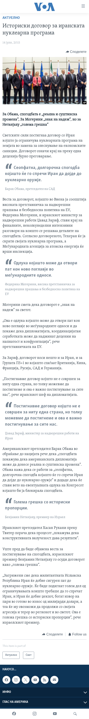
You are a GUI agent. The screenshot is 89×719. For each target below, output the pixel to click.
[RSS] (45, 680)
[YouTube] (54, 714)
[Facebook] (14, 714)
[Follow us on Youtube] (35, 680)
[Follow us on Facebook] (6, 680)
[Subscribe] (54, 680)
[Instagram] (34, 714)
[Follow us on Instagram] (16, 680)
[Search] (75, 714)
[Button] (76, 52)
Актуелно (11, 18)
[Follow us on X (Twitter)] (26, 680)
